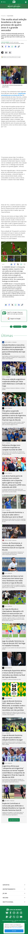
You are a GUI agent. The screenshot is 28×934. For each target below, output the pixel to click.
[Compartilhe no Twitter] (2, 46)
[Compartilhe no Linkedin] (9, 46)
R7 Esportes (3, 15)
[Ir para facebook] (10, 912)
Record (5, 898)
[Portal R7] (14, 2)
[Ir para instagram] (14, 912)
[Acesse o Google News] (15, 47)
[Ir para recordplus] (6, 916)
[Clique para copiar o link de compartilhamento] (19, 46)
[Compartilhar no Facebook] (6, 46)
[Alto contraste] (2, 52)
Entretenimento (9, 889)
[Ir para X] (14, 916)
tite (11, 326)
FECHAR (14, 931)
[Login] (26, 2)
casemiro (24, 326)
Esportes (6, 885)
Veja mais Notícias (14, 820)
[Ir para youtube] (21, 916)
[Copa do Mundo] (14, 6)
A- (10, 52)
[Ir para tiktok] (10, 916)
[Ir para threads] (21, 912)
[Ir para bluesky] (6, 912)
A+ (6, 52)
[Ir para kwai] (17, 912)
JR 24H (5, 893)
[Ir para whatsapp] (17, 916)
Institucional (8, 902)
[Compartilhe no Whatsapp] (12, 46)
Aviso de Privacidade (17, 927)
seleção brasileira (17, 326)
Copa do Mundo (10, 15)
